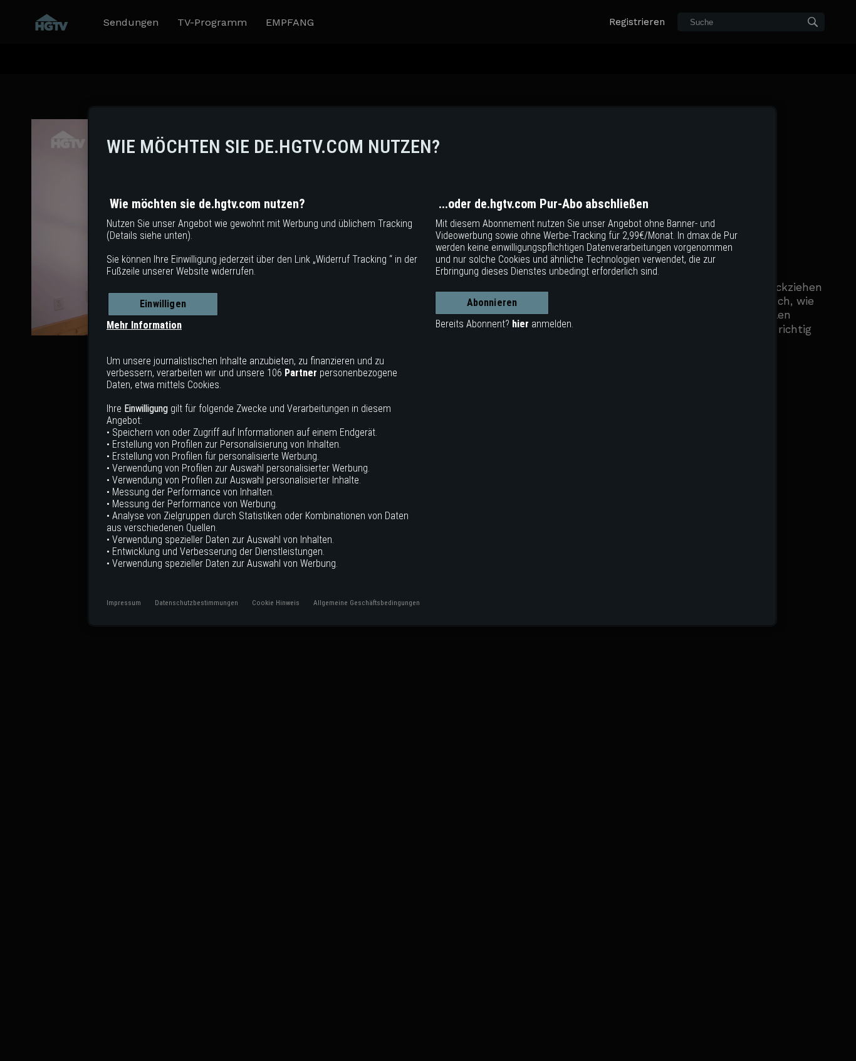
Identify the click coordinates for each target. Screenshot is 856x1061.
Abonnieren (492, 303)
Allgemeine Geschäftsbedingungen (366, 602)
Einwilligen (163, 304)
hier (520, 324)
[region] (432, 366)
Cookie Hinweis (276, 602)
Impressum (124, 602)
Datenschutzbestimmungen (196, 602)
